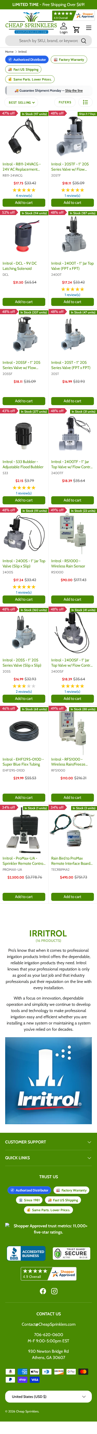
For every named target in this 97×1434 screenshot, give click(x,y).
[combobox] (48, 40)
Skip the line (74, 90)
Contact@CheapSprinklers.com (49, 1324)
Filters (65, 102)
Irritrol (22, 51)
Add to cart (24, 202)
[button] (76, 29)
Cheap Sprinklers (27, 1411)
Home (9, 51)
